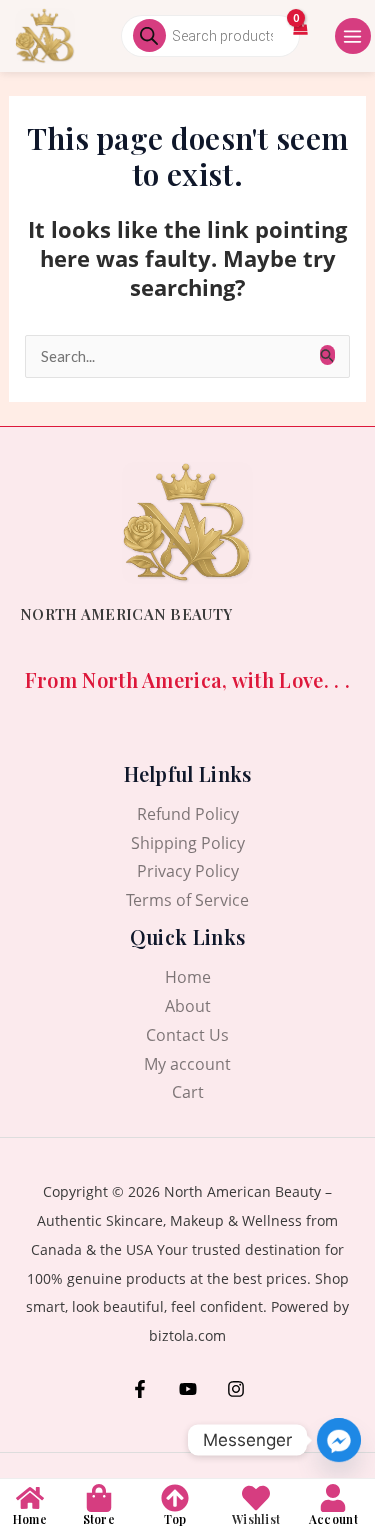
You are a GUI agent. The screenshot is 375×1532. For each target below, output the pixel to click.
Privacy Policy (188, 871)
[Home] (30, 1498)
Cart (188, 1092)
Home (188, 977)
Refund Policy (188, 814)
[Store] (99, 1498)
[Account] (333, 1498)
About (188, 1006)
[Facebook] (140, 1389)
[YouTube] (188, 1389)
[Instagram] (236, 1389)
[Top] (175, 1498)
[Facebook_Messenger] (339, 1440)
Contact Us (187, 1035)
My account (187, 1064)
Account (333, 1519)
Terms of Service (187, 900)
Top (175, 1519)
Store (99, 1519)
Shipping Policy (188, 843)
